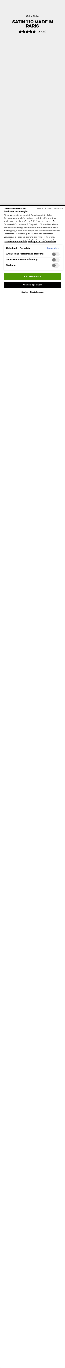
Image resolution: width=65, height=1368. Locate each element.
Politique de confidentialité (42, 241)
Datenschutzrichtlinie (15, 241)
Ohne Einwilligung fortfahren (49, 208)
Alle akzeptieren (32, 276)
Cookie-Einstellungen (32, 292)
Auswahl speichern (32, 285)
